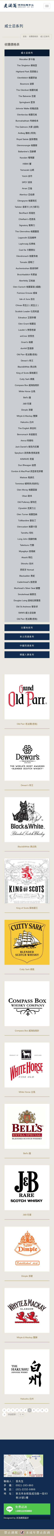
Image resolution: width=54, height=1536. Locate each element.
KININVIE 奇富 (27, 459)
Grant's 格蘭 (27, 342)
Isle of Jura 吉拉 (27, 299)
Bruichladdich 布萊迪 (27, 274)
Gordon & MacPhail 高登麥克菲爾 (27, 471)
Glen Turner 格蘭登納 (27, 514)
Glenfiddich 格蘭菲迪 (27, 77)
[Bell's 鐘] (27, 1126)
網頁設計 (24, 1518)
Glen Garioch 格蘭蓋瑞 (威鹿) (27, 287)
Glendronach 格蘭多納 (27, 256)
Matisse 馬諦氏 (27, 477)
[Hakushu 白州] (27, 1371)
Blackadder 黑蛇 (27, 576)
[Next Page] (46, 1410)
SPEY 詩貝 (27, 182)
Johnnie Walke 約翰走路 (27, 108)
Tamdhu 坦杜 (27, 533)
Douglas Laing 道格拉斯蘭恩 (27, 600)
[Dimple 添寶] (27, 1249)
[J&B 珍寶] (27, 1187)
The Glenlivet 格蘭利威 (27, 90)
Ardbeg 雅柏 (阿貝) (27, 133)
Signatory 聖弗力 (27, 225)
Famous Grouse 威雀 (27, 293)
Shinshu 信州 (27, 563)
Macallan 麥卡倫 (27, 59)
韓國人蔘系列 (27, 654)
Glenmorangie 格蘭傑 (27, 145)
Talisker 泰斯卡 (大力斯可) (27, 207)
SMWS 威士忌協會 (27, 613)
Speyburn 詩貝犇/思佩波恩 (27, 453)
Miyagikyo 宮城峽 (27, 551)
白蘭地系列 (27, 627)
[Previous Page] (8, 1410)
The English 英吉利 (27, 428)
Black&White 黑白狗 (27, 367)
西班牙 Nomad (27, 569)
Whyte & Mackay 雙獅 (27, 416)
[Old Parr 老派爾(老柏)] (27, 697)
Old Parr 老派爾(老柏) (27, 354)
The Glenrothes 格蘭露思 (27, 231)
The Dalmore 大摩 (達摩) (27, 127)
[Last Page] (4, 1414)
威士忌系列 (44, 37)
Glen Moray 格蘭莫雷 (27, 490)
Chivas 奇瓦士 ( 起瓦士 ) (27, 305)
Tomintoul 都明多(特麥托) (27, 483)
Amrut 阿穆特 (27, 440)
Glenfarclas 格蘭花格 (27, 114)
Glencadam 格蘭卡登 (27, 526)
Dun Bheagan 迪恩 (27, 465)
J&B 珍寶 (27, 403)
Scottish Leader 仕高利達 (27, 311)
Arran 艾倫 (27, 188)
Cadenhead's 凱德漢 (27, 582)
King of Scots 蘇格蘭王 (27, 373)
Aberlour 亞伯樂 (27, 194)
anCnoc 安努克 (27, 336)
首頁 (25, 37)
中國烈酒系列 (27, 645)
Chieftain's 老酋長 (27, 219)
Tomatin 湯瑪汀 (27, 262)
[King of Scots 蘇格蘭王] (27, 881)
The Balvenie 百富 (27, 96)
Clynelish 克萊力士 (27, 508)
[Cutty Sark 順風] (27, 942)
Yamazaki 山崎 (27, 170)
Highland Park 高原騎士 (27, 71)
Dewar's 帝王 (27, 360)
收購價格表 (33, 37)
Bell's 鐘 (27, 397)
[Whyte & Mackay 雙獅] (27, 1310)
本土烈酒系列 (27, 636)
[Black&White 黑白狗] (27, 819)
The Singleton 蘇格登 (27, 65)
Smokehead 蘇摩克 (27, 594)
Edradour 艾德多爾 (27, 317)
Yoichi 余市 (27, 176)
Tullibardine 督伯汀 (27, 520)
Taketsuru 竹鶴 (27, 545)
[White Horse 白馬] (27, 1065)
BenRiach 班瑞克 (27, 213)
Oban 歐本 (27, 496)
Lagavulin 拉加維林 (27, 237)
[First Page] (4, 1410)
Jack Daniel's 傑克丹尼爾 (27, 447)
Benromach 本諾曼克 (27, 434)
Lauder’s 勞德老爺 (27, 330)
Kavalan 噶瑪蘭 (27, 157)
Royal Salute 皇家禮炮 (27, 139)
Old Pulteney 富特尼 (27, 502)
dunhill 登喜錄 (27, 348)
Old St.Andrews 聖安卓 (27, 606)
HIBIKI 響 (27, 164)
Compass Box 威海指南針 (27, 385)
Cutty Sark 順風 (27, 379)
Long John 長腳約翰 (27, 539)
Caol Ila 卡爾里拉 (27, 250)
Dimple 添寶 (27, 410)
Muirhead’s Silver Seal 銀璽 (27, 588)
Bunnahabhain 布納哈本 (27, 121)
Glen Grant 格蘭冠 (27, 323)
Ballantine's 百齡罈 (27, 151)
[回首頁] (19, 5)
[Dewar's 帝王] (27, 758)
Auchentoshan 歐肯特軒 (27, 268)
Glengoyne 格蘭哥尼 (27, 201)
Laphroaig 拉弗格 (27, 244)
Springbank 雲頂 (27, 102)
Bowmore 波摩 (27, 84)
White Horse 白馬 (27, 391)
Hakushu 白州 (27, 422)
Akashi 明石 (27, 557)
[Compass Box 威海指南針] (27, 1003)
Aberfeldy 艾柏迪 (27, 280)
